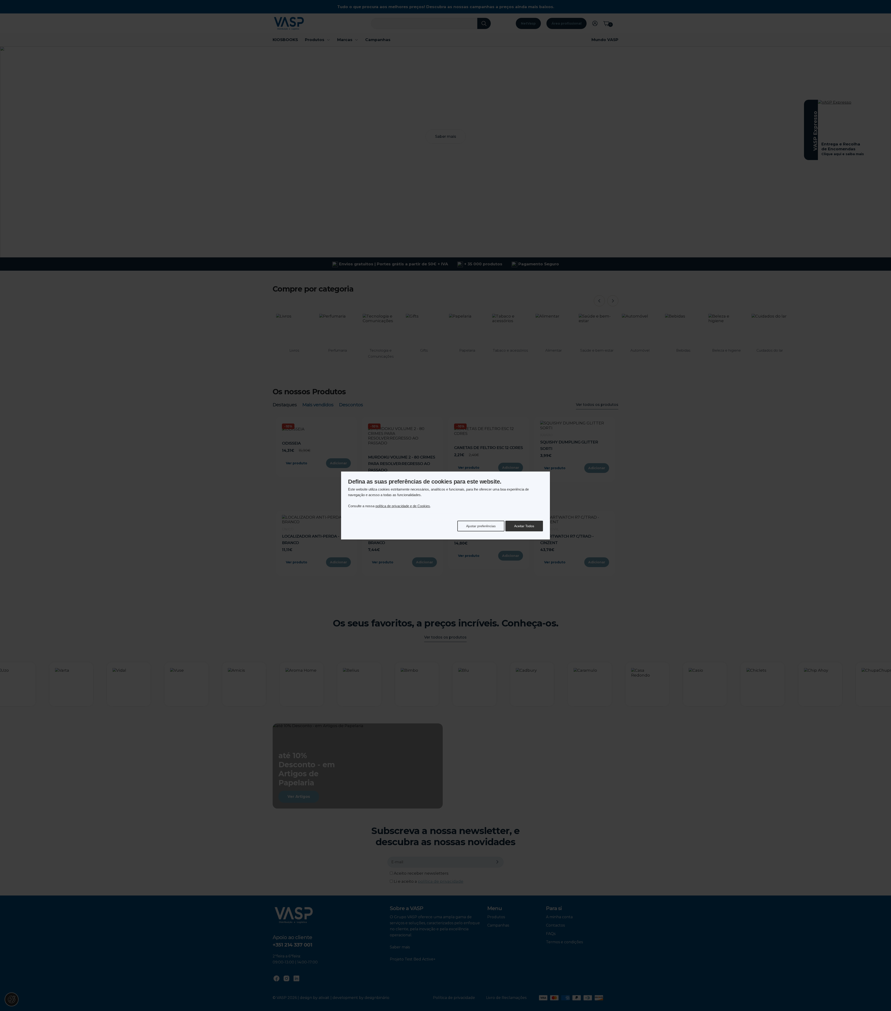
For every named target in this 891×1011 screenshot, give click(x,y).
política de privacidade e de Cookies (402, 506)
